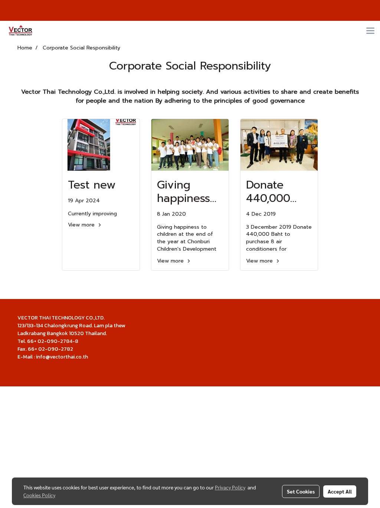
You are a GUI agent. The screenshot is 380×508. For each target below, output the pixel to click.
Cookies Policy (39, 495)
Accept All (340, 491)
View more (82, 225)
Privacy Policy (230, 487)
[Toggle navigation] (370, 31)
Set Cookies (301, 491)
